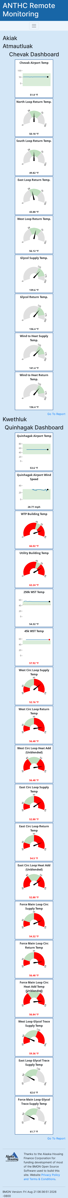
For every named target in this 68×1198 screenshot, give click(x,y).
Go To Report (56, 414)
